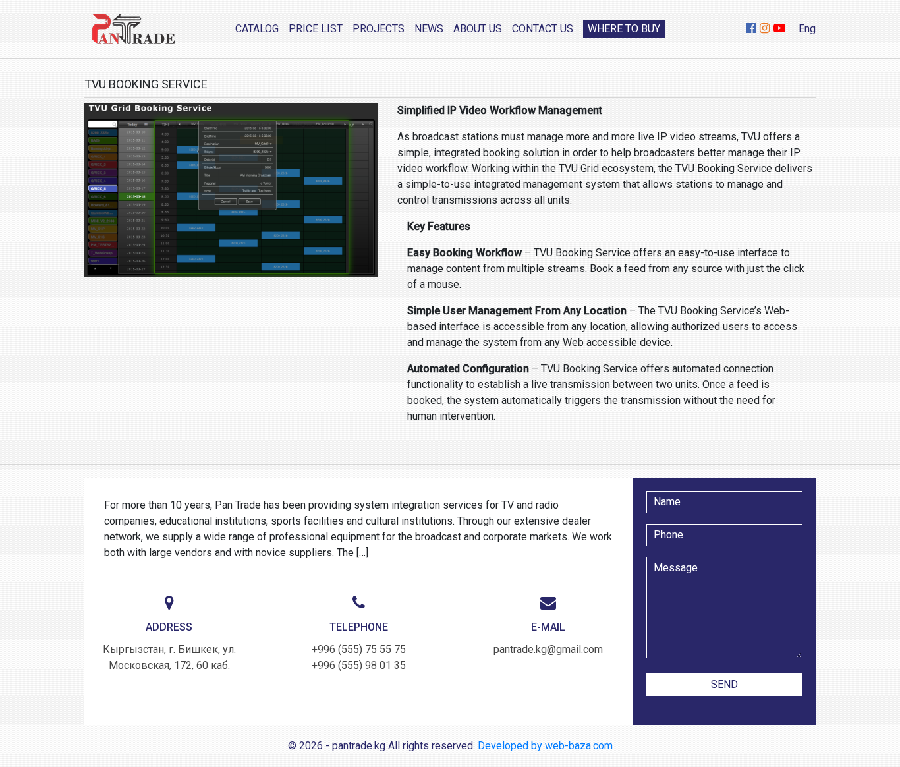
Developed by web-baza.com (545, 745)
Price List (316, 28)
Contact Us (542, 28)
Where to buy (624, 28)
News (428, 28)
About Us (477, 28)
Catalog (257, 28)
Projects (378, 28)
